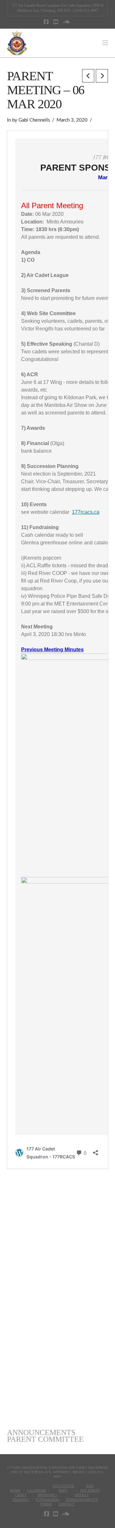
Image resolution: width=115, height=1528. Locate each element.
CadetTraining (20, 1497)
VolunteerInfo (63, 1488)
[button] (105, 42)
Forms (46, 1504)
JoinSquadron (90, 1488)
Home (15, 1490)
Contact (66, 1504)
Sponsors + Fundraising (47, 1497)
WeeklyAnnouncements (82, 1497)
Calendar (36, 1490)
